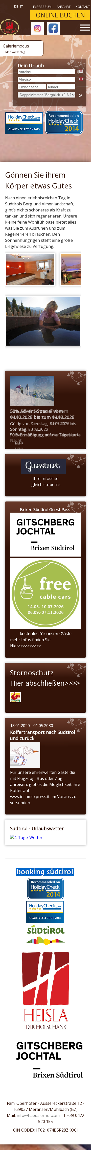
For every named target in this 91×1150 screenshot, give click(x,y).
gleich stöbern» (45, 484)
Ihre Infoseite (45, 478)
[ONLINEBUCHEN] (60, 19)
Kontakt (83, 6)
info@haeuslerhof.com (38, 1115)
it (21, 6)
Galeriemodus (16, 48)
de (16, 6)
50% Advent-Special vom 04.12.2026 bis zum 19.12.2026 (42, 414)
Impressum (42, 6)
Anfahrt (64, 6)
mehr (19, 443)
